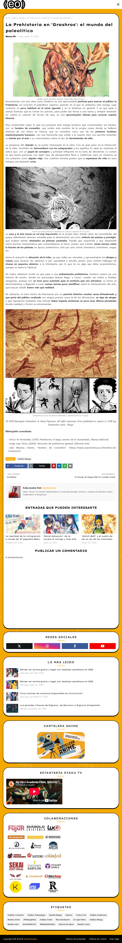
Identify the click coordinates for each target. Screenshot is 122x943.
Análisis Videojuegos (37, 915)
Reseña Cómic (84, 924)
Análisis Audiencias (98, 915)
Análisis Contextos (16, 915)
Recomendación (63, 919)
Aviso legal (114, 939)
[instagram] (47, 646)
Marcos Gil (10, 36)
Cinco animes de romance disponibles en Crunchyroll (51, 693)
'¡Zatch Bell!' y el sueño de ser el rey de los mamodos (97, 537)
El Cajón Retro (79, 919)
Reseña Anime (14, 919)
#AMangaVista (30, 919)
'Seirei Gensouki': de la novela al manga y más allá (59, 537)
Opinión (68, 915)
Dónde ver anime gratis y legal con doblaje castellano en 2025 (56, 681)
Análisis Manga (18, 18)
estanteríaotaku (30, 939)
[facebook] (75, 646)
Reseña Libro (13, 924)
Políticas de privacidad (76, 939)
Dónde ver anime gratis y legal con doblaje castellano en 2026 (56, 669)
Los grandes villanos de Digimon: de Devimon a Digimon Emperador (60, 705)
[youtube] (103, 646)
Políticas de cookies (98, 939)
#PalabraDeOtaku (47, 924)
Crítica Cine (81, 915)
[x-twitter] (19, 646)
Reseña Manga (55, 915)
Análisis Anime (46, 919)
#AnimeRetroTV (29, 924)
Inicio (8, 18)
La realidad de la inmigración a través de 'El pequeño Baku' (23, 537)
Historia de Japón (66, 924)
